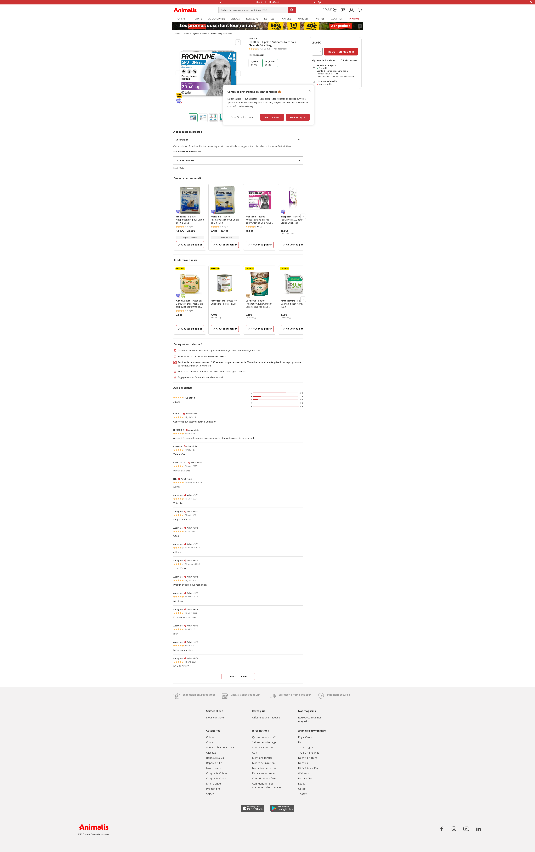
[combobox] (257, 10)
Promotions (213, 788)
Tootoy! (302, 794)
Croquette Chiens (216, 773)
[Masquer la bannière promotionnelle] (531, 2)
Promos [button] (354, 18)
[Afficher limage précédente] (178, 73)
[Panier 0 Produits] (360, 10)
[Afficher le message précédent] (220, 2)
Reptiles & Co (214, 763)
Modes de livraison (263, 763)
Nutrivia (303, 763)
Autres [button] (320, 18)
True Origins (305, 747)
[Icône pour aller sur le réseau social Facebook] (441, 828)
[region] (268, 105)
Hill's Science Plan (308, 768)
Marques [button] (303, 18)
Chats (209, 742)
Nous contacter (215, 717)
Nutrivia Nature (307, 757)
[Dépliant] (267, 26)
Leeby (301, 783)
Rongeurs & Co (215, 757)
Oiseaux (211, 752)
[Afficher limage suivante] (238, 73)
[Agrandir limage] (238, 42)
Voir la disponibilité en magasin (332, 71)
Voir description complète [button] (187, 151)
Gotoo (302, 788)
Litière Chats (214, 783)
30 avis (267, 48)
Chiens (210, 737)
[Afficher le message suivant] (314, 2)
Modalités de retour (264, 768)
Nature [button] (286, 18)
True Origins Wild (308, 752)
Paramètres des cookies (243, 117)
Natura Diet (305, 778)
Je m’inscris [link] (205, 365)
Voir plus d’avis (238, 676)
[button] (343, 10)
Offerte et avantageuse (266, 717)
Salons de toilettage (264, 742)
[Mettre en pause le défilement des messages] (319, 2)
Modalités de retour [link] (215, 356)
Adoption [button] (337, 18)
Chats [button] (198, 18)
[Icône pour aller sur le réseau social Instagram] (454, 828)
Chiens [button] (181, 18)
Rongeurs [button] (252, 18)
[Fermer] (310, 91)
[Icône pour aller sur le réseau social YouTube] (466, 828)
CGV (254, 752)
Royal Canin (305, 737)
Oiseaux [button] (235, 18)
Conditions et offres (264, 778)
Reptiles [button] (269, 18)
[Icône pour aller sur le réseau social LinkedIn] (478, 828)
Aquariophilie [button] (216, 18)
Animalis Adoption (263, 747)
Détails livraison (349, 60)
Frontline (253, 38)
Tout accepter (298, 117)
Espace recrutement (264, 773)
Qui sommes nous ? (264, 737)
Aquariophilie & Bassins (220, 747)
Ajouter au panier (191, 244)
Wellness (303, 773)
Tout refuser (272, 117)
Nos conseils (213, 768)
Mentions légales (262, 757)
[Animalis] (185, 9)
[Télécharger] (8, 847)
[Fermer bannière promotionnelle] (360, 26)
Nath (301, 742)
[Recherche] (292, 10)
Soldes (210, 794)
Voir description (281, 49)
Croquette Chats (216, 778)
